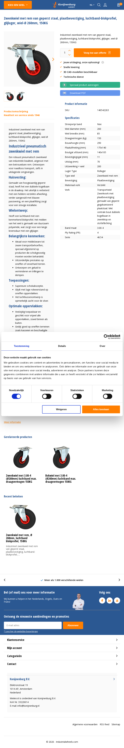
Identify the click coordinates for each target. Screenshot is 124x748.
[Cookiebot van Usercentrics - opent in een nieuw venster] (106, 336)
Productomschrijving (16, 111)
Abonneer (73, 625)
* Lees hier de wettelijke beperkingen (21, 631)
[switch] (46, 396)
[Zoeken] (99, 5)
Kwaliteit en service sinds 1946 (22, 115)
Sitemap (116, 724)
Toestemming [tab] (21, 346)
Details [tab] (62, 346)
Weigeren (61, 409)
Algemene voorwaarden (85, 724)
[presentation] (50, 59)
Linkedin (110, 600)
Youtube (117, 600)
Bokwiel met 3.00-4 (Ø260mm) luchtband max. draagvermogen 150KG (60, 479)
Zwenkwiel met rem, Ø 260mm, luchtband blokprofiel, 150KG (19, 538)
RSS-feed (104, 724)
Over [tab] (102, 346)
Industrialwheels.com (67, 741)
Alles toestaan (101, 409)
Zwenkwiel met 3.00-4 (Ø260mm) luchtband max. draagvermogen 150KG (21, 479)
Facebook (102, 600)
